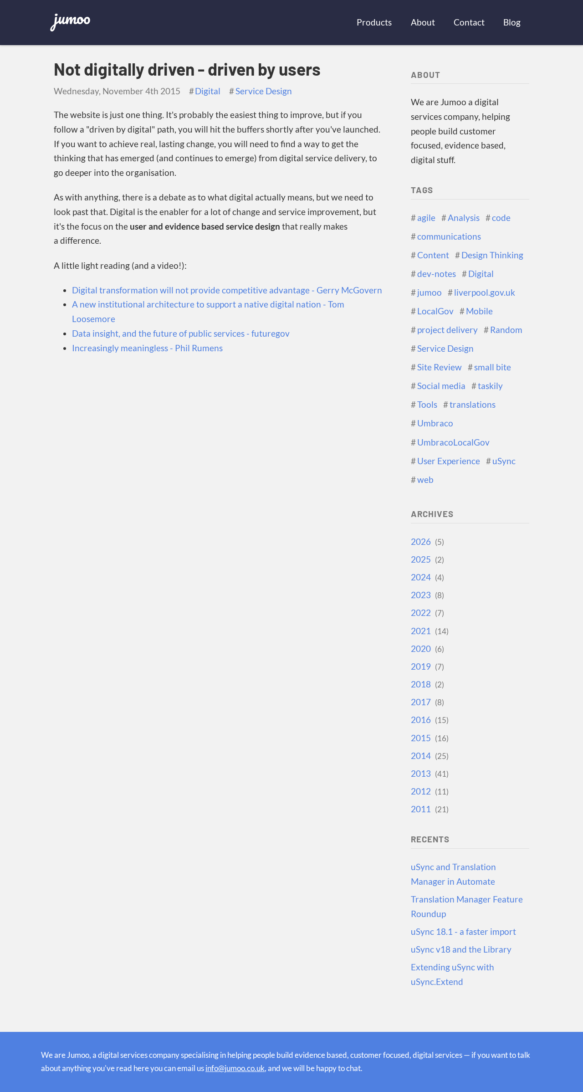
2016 (428, 720)
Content (433, 255)
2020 (426, 649)
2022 (426, 613)
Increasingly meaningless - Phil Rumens (147, 348)
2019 (426, 666)
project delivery (447, 330)
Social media (441, 386)
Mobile (479, 311)
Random (506, 330)
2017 (426, 702)
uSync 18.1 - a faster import (463, 932)
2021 (428, 631)
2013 (428, 774)
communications (449, 236)
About (423, 22)
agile (426, 218)
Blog (512, 22)
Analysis (464, 218)
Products (374, 22)
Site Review (439, 367)
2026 (426, 542)
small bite (492, 367)
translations (473, 405)
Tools (427, 405)
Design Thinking (492, 255)
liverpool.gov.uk (484, 292)
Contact (469, 22)
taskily (490, 386)
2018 (426, 684)
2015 (428, 738)
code (501, 218)
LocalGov (435, 311)
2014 (428, 756)
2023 (426, 595)
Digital (207, 91)
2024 (426, 577)
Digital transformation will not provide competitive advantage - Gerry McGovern (227, 290)
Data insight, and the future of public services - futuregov (181, 333)
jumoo (72, 17)
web (425, 480)
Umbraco (435, 423)
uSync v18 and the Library (461, 949)
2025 (426, 559)
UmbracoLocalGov (453, 442)
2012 (428, 791)
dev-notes (436, 274)
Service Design (263, 91)
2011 (428, 809)
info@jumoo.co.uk (235, 1068)
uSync (504, 461)
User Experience (448, 461)
